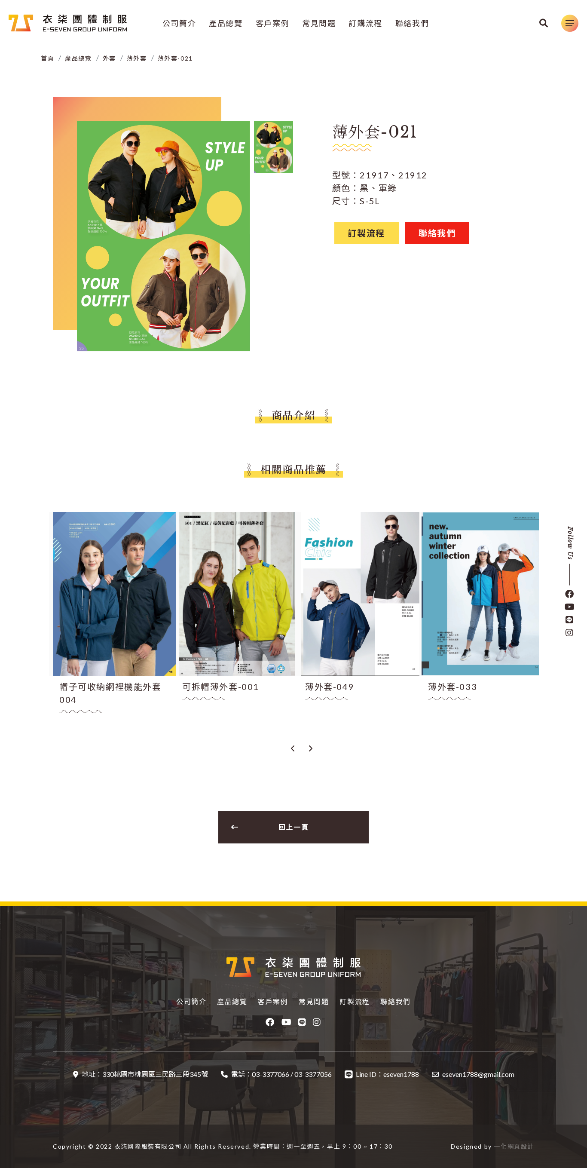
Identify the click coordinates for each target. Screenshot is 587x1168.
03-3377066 (270, 1074)
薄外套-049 (329, 686)
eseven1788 (401, 1074)
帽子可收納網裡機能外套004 (110, 693)
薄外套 (137, 58)
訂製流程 (354, 1001)
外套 (109, 58)
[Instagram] (570, 632)
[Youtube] (570, 607)
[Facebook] (570, 594)
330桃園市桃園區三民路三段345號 (155, 1074)
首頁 (47, 58)
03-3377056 (313, 1074)
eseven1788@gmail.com (478, 1074)
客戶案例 (272, 23)
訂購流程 (365, 23)
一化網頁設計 (514, 1146)
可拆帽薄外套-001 (220, 686)
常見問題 (319, 23)
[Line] (570, 620)
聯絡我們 (412, 23)
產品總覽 (225, 23)
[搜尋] (544, 23)
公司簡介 (179, 23)
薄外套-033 (452, 686)
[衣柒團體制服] (68, 23)
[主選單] (570, 23)
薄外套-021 (175, 58)
